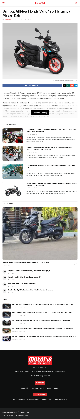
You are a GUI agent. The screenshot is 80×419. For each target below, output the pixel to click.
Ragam (56, 388)
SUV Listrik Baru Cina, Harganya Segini (21, 283)
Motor (49, 388)
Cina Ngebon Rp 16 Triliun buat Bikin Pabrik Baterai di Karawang (30, 290)
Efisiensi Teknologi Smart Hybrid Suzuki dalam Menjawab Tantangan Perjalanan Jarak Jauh (44, 336)
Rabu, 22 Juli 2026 (31, 134)
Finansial (34, 388)
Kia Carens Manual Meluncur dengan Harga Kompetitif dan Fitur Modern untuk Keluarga (42, 328)
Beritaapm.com (19, 399)
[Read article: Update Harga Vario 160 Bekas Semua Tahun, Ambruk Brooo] (40, 233)
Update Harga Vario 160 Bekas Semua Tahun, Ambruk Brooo (25, 262)
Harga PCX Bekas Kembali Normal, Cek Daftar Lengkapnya (29, 270)
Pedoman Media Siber (9, 412)
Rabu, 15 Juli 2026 (31, 170)
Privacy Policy (25, 412)
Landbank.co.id (46, 399)
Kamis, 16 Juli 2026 (31, 152)
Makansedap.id (33, 399)
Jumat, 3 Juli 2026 (31, 188)
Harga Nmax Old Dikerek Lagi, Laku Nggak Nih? (24, 277)
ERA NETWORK (23, 415)
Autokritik (24, 388)
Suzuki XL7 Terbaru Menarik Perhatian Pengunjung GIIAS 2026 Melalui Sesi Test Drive (42, 304)
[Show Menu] (3, 3)
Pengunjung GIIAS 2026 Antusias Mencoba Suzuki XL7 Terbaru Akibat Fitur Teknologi (42, 312)
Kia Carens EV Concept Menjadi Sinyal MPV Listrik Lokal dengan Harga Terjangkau (41, 320)
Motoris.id (10, 415)
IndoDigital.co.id (61, 399)
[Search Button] (76, 3)
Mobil (42, 388)
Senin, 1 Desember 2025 (23, 20)
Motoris (8, 20)
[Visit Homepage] (40, 3)
